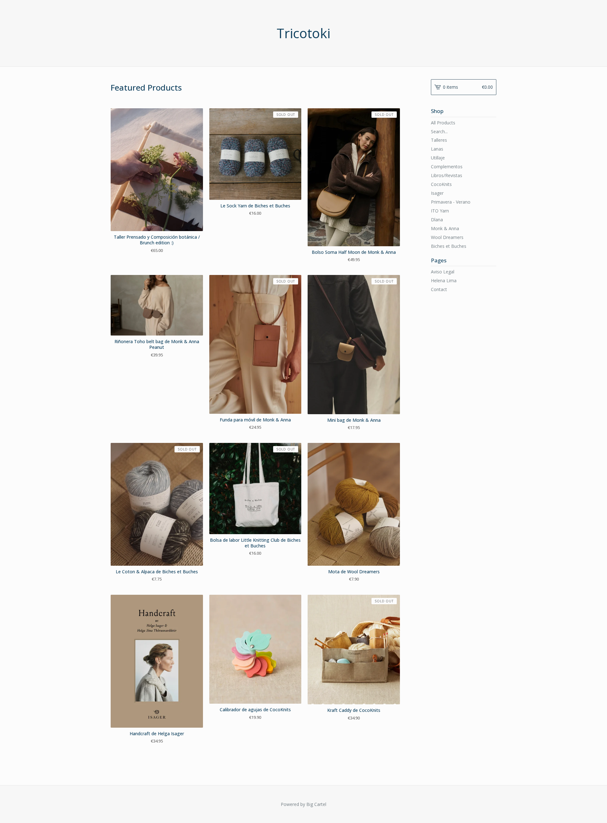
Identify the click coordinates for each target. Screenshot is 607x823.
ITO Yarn (440, 211)
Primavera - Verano (450, 202)
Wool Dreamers (447, 237)
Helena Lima (444, 280)
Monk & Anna (445, 228)
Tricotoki (303, 33)
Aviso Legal (442, 272)
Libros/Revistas (446, 175)
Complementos (447, 167)
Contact (439, 289)
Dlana (437, 220)
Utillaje (438, 158)
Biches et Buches (448, 246)
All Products (443, 123)
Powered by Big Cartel (303, 804)
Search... (439, 131)
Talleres (439, 140)
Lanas (437, 149)
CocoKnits (441, 184)
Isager (437, 193)
